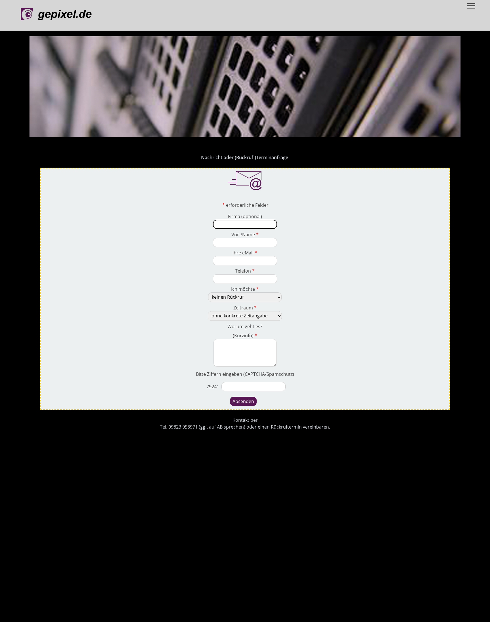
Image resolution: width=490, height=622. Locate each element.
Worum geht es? (244, 326)
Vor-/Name (245, 234)
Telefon (245, 271)
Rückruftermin (286, 427)
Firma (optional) (245, 216)
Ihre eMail (245, 253)
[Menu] (471, 6)
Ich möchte (245, 289)
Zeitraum (245, 308)
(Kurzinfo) (245, 335)
